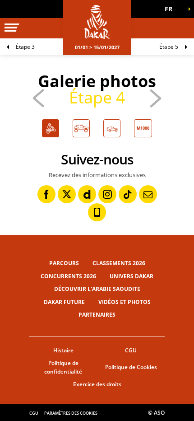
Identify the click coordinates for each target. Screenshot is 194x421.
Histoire (63, 350)
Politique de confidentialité (63, 367)
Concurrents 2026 (68, 276)
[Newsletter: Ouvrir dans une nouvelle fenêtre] (148, 194)
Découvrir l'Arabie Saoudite (97, 289)
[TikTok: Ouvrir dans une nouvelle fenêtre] (128, 194)
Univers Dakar (131, 276)
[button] (171, 9)
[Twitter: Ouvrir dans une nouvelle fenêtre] (67, 194)
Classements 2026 (118, 263)
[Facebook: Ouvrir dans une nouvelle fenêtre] (46, 194)
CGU (131, 350)
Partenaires (97, 314)
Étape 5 (168, 47)
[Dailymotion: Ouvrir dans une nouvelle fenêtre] (87, 194)
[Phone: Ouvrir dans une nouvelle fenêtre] (97, 212)
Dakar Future (64, 302)
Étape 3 (25, 47)
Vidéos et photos (124, 302)
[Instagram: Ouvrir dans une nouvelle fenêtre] (107, 194)
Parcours (64, 263)
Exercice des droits (97, 384)
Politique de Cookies (131, 367)
